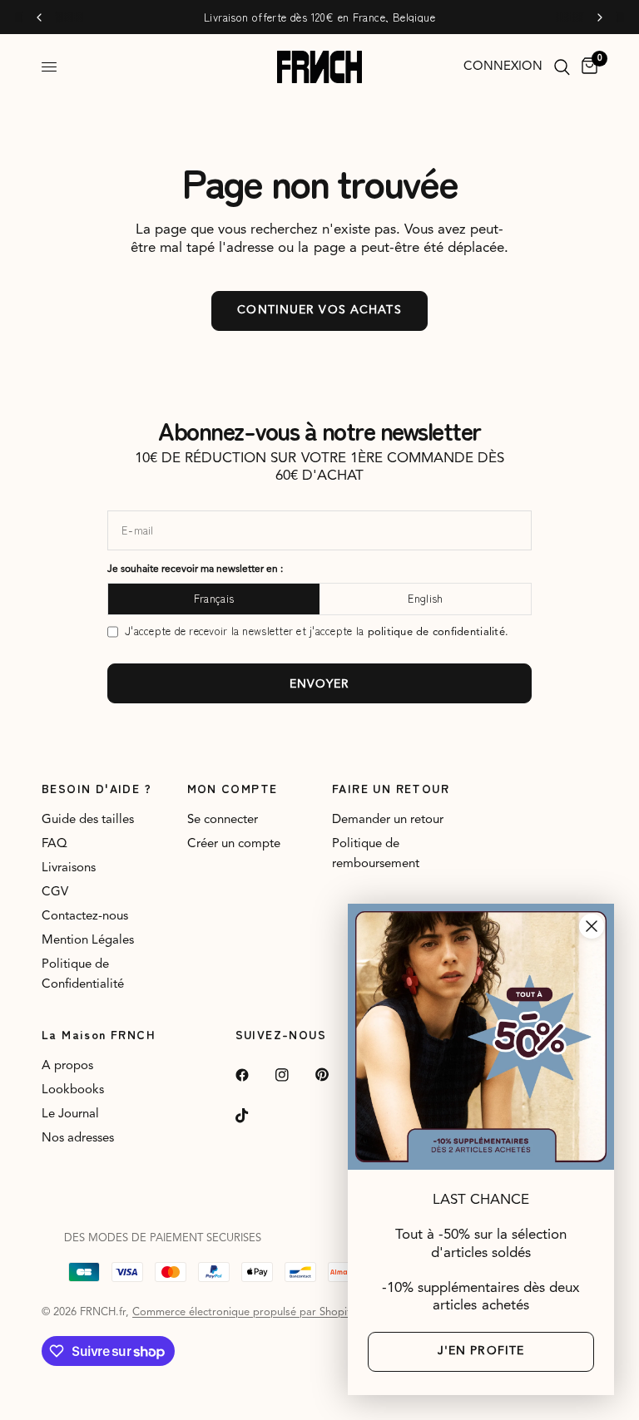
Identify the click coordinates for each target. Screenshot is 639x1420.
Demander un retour (387, 820)
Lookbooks (73, 1090)
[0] (586, 67)
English (425, 598)
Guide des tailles (88, 820)
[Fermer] (591, 926)
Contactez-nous (85, 916)
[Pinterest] (333, 1075)
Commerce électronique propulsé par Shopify (243, 1312)
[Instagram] (293, 1075)
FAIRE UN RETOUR (390, 788)
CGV (55, 892)
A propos (67, 1066)
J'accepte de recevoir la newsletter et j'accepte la (316, 631)
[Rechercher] (562, 67)
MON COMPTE (232, 788)
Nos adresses (78, 1138)
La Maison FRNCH (99, 1034)
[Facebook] (253, 1075)
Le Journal (70, 1114)
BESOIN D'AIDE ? (96, 788)
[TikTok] (253, 1115)
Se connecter (222, 820)
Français (214, 598)
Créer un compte (233, 844)
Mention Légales (88, 940)
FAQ (54, 844)
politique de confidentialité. (438, 632)
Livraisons (69, 868)
